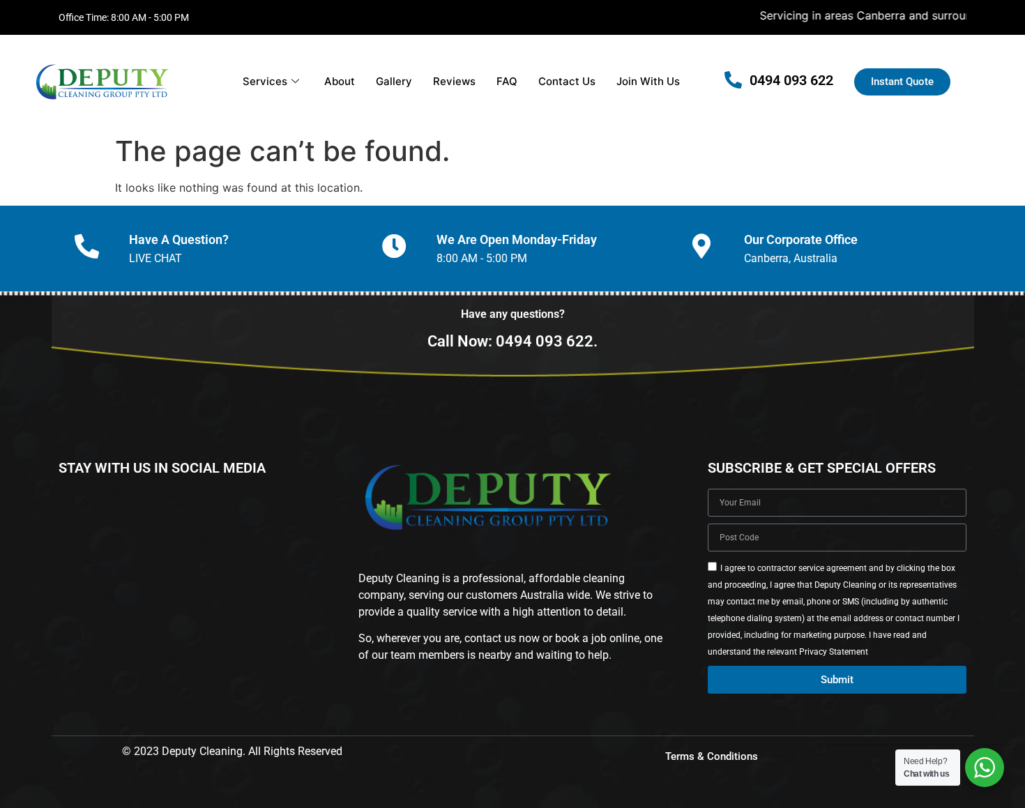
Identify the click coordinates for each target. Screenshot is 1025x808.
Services (265, 81)
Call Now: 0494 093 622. (512, 341)
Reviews (454, 81)
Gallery (394, 81)
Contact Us (566, 81)
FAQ (506, 81)
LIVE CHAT (155, 258)
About (339, 81)
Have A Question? (179, 239)
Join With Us (648, 81)
